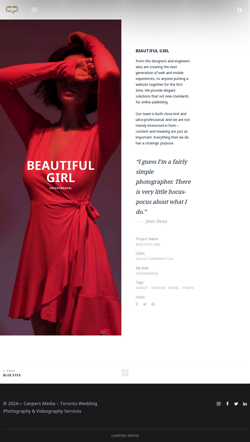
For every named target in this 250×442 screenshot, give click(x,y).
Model (174, 288)
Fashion (158, 288)
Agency (142, 288)
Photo (188, 288)
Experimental (61, 188)
